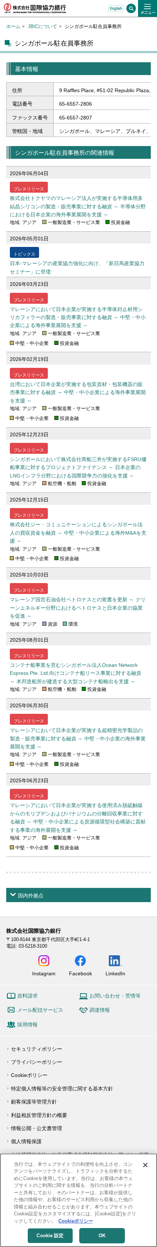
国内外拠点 (30, 895)
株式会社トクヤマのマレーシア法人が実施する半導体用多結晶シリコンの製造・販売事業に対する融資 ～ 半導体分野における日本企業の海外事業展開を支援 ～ (78, 206)
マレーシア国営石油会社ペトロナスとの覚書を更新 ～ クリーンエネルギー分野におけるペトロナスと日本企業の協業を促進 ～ (78, 608)
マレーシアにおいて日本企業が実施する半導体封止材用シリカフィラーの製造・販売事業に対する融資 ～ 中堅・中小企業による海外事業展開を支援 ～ (78, 317)
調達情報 (99, 1010)
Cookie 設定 (50, 1235)
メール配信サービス (40, 1010)
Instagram (43, 973)
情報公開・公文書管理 (36, 1128)
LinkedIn (115, 973)
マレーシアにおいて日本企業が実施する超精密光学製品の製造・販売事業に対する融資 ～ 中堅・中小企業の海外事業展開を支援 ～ (78, 738)
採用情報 (27, 1024)
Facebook (80, 973)
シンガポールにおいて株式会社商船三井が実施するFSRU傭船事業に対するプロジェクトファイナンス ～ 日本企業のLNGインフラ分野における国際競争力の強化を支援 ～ (78, 467)
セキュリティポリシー (36, 1049)
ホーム (13, 26)
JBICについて (42, 26)
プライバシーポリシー (36, 1062)
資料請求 (27, 996)
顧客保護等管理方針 (34, 1102)
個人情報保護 (26, 1141)
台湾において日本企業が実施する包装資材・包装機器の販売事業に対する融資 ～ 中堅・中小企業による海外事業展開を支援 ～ (78, 392)
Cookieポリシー (29, 1075)
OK (102, 1235)
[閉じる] (145, 1165)
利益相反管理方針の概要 (39, 1115)
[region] (78, 1200)
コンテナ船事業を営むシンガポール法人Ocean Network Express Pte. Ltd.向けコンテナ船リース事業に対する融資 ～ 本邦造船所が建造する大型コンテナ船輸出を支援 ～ (75, 673)
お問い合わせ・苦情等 (115, 996)
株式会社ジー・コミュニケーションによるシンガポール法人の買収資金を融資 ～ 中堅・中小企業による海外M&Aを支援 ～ (78, 533)
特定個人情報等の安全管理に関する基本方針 (62, 1088)
